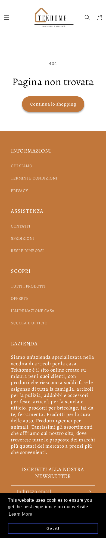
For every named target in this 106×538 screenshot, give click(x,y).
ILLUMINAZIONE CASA (33, 311)
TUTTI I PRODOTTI (28, 286)
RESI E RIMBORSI (27, 251)
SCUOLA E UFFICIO (29, 323)
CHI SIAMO (21, 166)
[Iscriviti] (89, 491)
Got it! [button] (52, 528)
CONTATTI (20, 226)
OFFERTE (20, 298)
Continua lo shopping (53, 104)
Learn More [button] (20, 514)
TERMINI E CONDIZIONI (34, 178)
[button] (7, 17)
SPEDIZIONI (22, 238)
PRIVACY (19, 191)
